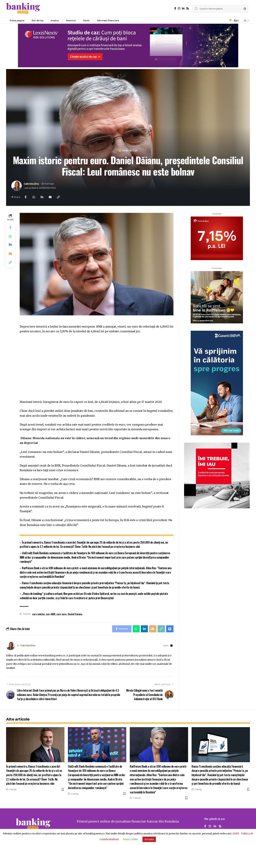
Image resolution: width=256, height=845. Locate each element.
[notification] (229, 20)
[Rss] (187, 8)
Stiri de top (129, 151)
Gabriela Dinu (31, 183)
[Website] (171, 645)
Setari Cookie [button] (130, 839)
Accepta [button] (149, 839)
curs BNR (50, 614)
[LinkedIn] (183, 8)
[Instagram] (179, 8)
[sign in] (224, 20)
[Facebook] (175, 8)
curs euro (61, 614)
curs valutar (38, 614)
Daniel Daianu (75, 614)
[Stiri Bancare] (23, 9)
